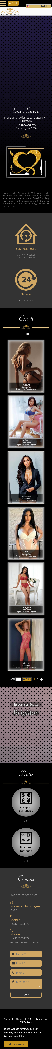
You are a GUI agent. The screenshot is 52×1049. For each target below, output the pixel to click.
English (44, 6)
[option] (26, 59)
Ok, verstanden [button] (16, 1044)
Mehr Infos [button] (18, 1036)
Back (13, 3)
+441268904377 (19, 924)
